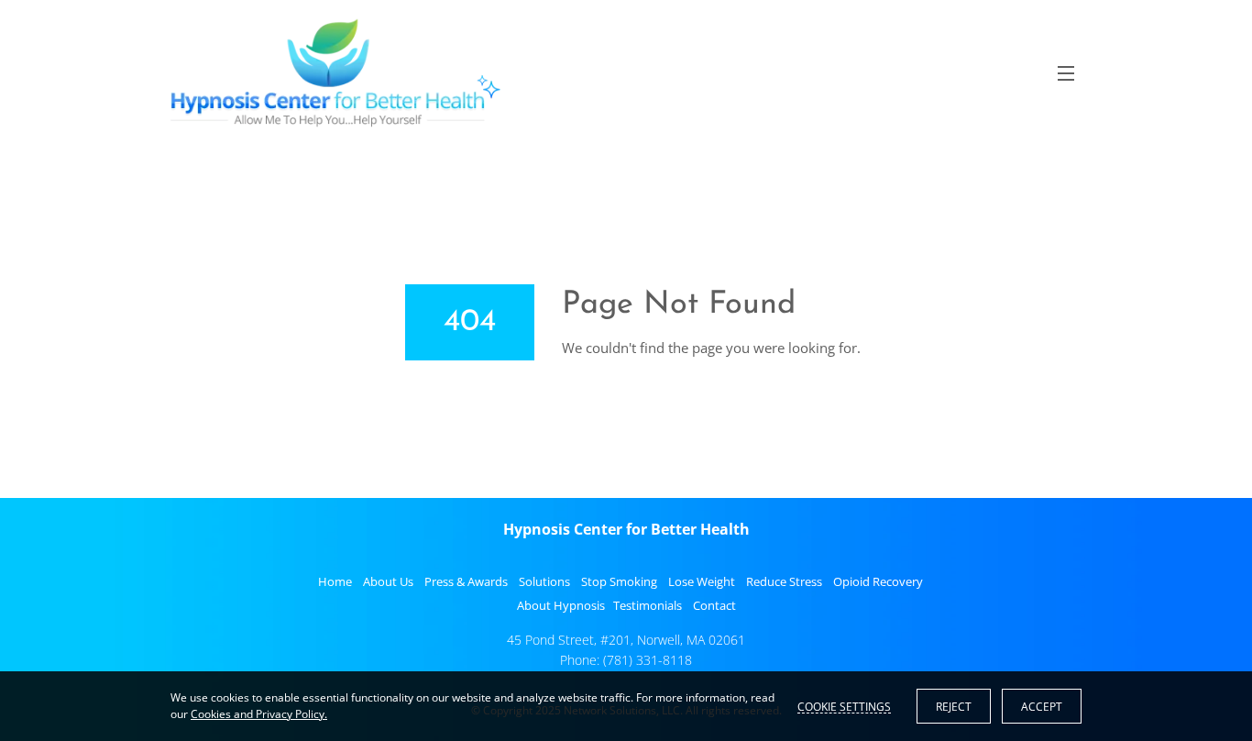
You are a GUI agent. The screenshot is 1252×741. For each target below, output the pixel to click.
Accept (1041, 706)
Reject (954, 706)
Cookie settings (844, 706)
